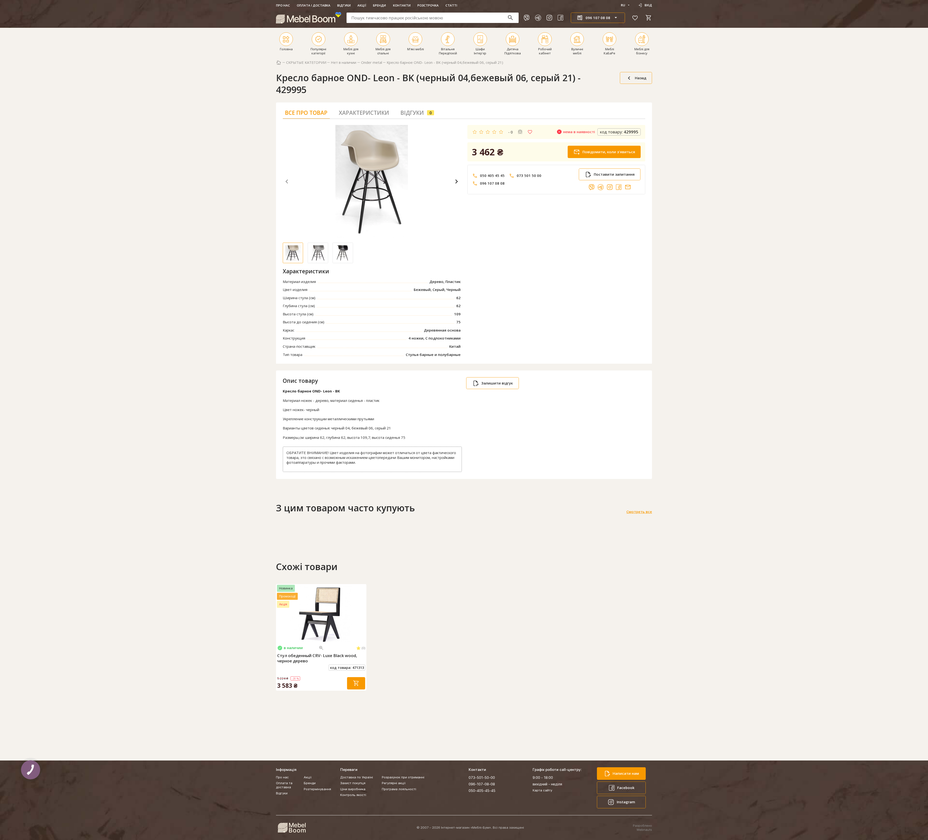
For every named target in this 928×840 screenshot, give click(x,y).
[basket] (648, 17)
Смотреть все (639, 511)
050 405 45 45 (492, 175)
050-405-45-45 (482, 790)
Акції (361, 5)
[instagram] (549, 17)
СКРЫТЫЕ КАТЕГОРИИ (306, 62)
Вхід (648, 5)
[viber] (526, 17)
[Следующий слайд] (361, 613)
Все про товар (306, 112)
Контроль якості (353, 795)
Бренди (379, 5)
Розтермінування (317, 789)
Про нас (283, 5)
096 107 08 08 (492, 183)
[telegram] (538, 17)
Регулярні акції (394, 783)
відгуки (416, 112)
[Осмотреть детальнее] (321, 648)
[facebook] (560, 17)
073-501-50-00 (482, 777)
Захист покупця (352, 783)
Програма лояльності (399, 789)
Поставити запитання (614, 174)
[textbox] (433, 18)
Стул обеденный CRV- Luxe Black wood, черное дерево (317, 658)
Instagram (626, 801)
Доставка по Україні (356, 777)
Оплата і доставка (313, 5)
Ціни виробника (352, 789)
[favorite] (635, 17)
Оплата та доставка (284, 785)
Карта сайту (542, 790)
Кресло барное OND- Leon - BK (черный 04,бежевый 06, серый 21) (445, 62)
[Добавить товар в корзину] (356, 683)
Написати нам (626, 773)
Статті (451, 5)
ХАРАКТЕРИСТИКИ (364, 112)
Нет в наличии (343, 62)
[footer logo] (291, 827)
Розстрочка (428, 5)
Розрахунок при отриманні (403, 777)
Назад (640, 77)
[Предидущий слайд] (280, 613)
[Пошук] (512, 18)
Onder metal (371, 62)
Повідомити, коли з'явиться (608, 151)
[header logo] (308, 17)
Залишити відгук (497, 383)
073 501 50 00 (529, 175)
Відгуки (344, 5)
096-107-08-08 (482, 784)
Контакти (402, 5)
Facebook (625, 787)
